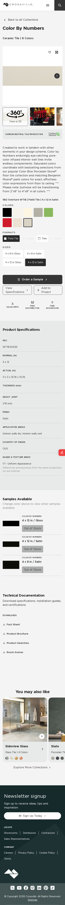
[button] (57, 76)
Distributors (29, 833)
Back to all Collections (23, 19)
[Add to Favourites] (49, 52)
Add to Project (46, 290)
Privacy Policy (26, 852)
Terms (7, 858)
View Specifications (15, 290)
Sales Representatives (17, 839)
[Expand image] (56, 52)
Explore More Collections (31, 767)
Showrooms (11, 833)
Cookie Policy (47, 852)
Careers (8, 852)
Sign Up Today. (32, 815)
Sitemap (32, 900)
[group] (42, 116)
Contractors (48, 833)
